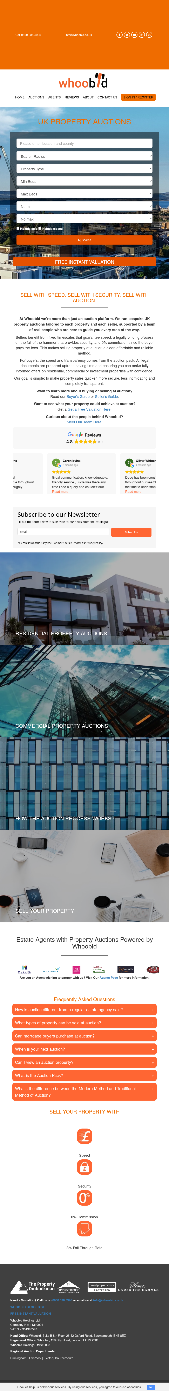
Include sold (29, 228)
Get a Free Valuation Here (89, 409)
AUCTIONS (36, 97)
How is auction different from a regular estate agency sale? (69, 1009)
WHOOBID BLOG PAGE (27, 1307)
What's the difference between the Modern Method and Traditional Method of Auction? (75, 1091)
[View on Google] (23, 463)
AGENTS (54, 97)
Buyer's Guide (78, 396)
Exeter (48, 1358)
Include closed (52, 228)
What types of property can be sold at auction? (58, 1023)
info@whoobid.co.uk (79, 35)
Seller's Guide (106, 396)
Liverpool (35, 1358)
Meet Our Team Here (84, 421)
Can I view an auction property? (44, 1062)
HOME (20, 97)
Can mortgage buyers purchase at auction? (55, 1036)
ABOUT (88, 97)
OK (151, 1387)
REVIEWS (72, 97)
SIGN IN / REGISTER (138, 97)
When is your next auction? (40, 1049)
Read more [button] (27, 491)
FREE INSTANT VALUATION (30, 1313)
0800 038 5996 (31, 35)
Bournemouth (64, 1358)
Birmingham (18, 1358)
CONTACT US (107, 97)
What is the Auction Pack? (39, 1075)
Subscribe (131, 532)
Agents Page (109, 977)
